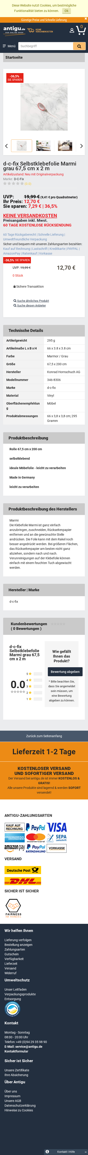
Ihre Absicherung (16, 1075)
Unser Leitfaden (16, 989)
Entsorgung (13, 999)
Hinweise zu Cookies (19, 1110)
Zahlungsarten (15, 949)
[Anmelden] (72, 31)
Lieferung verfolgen (18, 940)
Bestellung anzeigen (18, 945)
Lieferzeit (11, 963)
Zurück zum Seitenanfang (44, 736)
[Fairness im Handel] (13, 917)
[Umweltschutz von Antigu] (12, 1016)
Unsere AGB (13, 1101)
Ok (66, 11)
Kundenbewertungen (29, 624)
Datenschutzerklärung (20, 1105)
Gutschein (12, 954)
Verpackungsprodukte (20, 994)
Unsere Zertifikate (17, 1070)
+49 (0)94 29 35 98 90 (31, 1042)
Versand (10, 968)
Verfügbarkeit (14, 959)
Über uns (11, 1091)
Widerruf (10, 973)
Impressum (12, 1096)
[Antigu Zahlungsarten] (15, 831)
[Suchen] (79, 46)
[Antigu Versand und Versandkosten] (23, 884)
